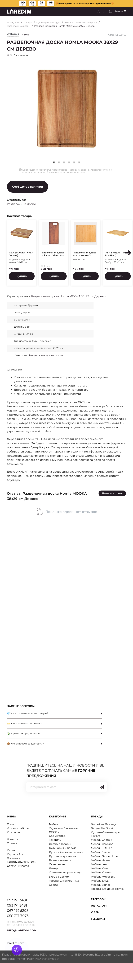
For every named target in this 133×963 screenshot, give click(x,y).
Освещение (57, 864)
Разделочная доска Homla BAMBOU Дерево (84, 254)
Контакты (13, 832)
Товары (28, 22)
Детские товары (60, 844)
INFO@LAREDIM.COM (21, 930)
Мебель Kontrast (102, 872)
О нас (11, 824)
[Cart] (111, 11)
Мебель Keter (100, 868)
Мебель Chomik (101, 839)
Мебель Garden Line (104, 856)
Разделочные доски (18, 25)
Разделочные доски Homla (46, 355)
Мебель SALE (100, 880)
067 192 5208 (18, 910)
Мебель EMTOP (101, 848)
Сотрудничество (18, 865)
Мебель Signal (100, 884)
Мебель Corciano (102, 844)
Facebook (98, 899)
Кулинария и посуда (48, 22)
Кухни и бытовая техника (66, 852)
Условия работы (18, 828)
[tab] (54, 713)
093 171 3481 (17, 900)
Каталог (12, 850)
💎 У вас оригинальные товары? (27, 713)
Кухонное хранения (62, 856)
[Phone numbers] (104, 11)
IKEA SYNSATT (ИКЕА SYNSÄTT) (117, 254)
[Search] (98, 11)
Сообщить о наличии (27, 186)
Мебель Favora (100, 852)
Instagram (99, 905)
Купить (21, 276)
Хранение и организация (66, 872)
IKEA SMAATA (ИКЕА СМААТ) (21, 254)
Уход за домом (59, 876)
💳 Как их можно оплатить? (24, 723)
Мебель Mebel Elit (103, 876)
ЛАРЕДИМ (13, 22)
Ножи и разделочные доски (80, 22)
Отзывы (12, 843)
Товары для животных (64, 880)
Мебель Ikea (99, 864)
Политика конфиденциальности (22, 860)
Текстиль (55, 839)
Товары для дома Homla (107, 888)
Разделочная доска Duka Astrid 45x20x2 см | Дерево (53, 254)
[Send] (102, 787)
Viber (95, 912)
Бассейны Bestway (103, 824)
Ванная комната (60, 860)
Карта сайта (15, 854)
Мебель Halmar (101, 860)
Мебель (54, 824)
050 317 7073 (18, 916)
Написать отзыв (112, 493)
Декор (53, 868)
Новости (12, 839)
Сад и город (57, 835)
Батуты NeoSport (102, 828)
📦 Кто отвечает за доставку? (25, 743)
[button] (59, 162)
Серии (53, 884)
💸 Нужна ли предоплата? (23, 733)
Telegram (98, 918)
